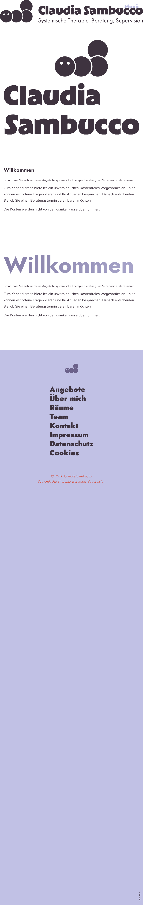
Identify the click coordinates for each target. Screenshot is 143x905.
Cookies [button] (64, 453)
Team (59, 417)
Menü (131, 6)
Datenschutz (72, 444)
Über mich (68, 399)
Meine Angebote (20, 221)
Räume (62, 408)
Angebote (67, 390)
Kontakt (64, 426)
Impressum (69, 435)
